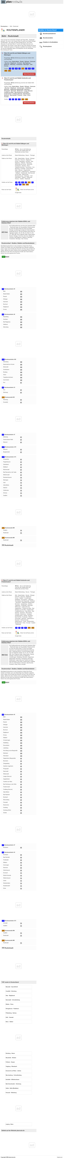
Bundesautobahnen (49, 33)
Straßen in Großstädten (50, 42)
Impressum (59, 1157)
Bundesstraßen (48, 38)
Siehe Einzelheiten (29, 74)
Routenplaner (47, 46)
